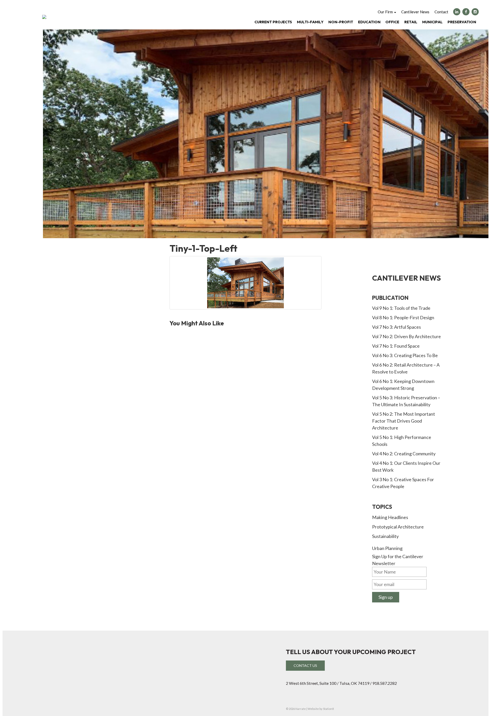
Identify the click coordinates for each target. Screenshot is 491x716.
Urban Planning (387, 548)
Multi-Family (310, 21)
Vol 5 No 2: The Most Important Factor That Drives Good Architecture (403, 421)
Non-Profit (340, 21)
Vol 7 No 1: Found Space (396, 346)
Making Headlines (390, 517)
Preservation (462, 21)
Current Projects (273, 21)
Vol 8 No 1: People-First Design (403, 317)
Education (369, 21)
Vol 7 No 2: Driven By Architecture (406, 336)
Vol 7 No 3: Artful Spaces (396, 327)
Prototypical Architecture (398, 527)
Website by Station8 (321, 708)
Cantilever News (415, 11)
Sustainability (385, 536)
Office (392, 21)
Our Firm (386, 11)
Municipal (432, 21)
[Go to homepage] (44, 17)
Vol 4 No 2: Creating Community (404, 453)
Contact (441, 11)
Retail (410, 21)
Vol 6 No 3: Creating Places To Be (405, 355)
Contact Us (305, 665)
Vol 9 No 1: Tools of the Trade (401, 308)
